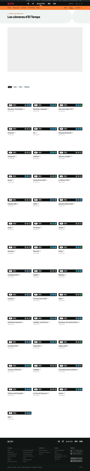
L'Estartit (36, 156)
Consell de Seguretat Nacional (46, 0)
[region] (44, 49)
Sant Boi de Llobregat (15, 322)
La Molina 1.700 (64, 180)
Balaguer (62, 275)
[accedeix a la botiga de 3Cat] (77, 3)
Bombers (38, 0)
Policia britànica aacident (73, 0)
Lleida (10, 227)
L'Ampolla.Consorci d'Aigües (68, 369)
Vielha (35, 203)
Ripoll (60, 298)
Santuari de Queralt (65, 132)
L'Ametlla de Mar (13, 275)
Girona (10, 180)
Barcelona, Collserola (40, 109)
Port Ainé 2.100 (12, 346)
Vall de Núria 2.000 (39, 180)
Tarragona (36, 227)
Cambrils (11, 298)
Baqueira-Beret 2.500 (66, 203)
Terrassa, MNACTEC (14, 369)
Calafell (35, 275)
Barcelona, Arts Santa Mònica (68, 322)
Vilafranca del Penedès (15, 393)
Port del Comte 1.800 (40, 298)
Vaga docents (55, 0)
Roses (61, 251)
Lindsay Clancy (65, 0)
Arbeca (61, 393)
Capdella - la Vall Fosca (40, 322)
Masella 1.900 (12, 203)
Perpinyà (11, 132)
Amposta (11, 251)
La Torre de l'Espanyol (40, 393)
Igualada (36, 369)
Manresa (36, 251)
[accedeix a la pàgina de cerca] (79, 3)
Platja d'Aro (37, 346)
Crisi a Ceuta (33, 0)
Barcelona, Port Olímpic (15, 109)
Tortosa (61, 227)
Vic (34, 132)
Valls (9, 417)
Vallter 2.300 (63, 346)
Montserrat (11, 156)
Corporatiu (71, 3)
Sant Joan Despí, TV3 (65, 109)
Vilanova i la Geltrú (65, 156)
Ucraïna (60, 0)
